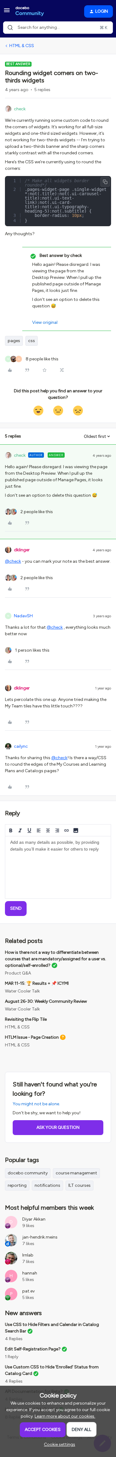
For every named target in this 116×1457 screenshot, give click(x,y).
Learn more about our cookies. (65, 1416)
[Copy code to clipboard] (105, 182)
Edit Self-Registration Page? (33, 1349)
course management (76, 1173)
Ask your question (58, 1127)
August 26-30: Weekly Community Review (46, 1001)
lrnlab (27, 1255)
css (31, 340)
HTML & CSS (21, 45)
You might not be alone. (36, 1104)
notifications (47, 1185)
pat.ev (28, 1291)
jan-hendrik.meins (40, 1237)
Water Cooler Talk (22, 991)
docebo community (28, 1173)
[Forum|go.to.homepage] (29, 11)
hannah (29, 1273)
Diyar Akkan (33, 1219)
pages (14, 340)
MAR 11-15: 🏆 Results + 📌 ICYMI (37, 983)
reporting (17, 1185)
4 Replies (14, 1338)
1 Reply (11, 1356)
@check (13, 561)
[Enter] (10, 27)
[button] (7, 12)
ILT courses (79, 1185)
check (20, 109)
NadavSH (23, 615)
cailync (21, 746)
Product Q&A (18, 973)
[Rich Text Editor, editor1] (58, 867)
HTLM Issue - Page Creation (32, 1037)
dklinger (22, 549)
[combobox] (58, 27)
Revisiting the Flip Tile (26, 1019)
